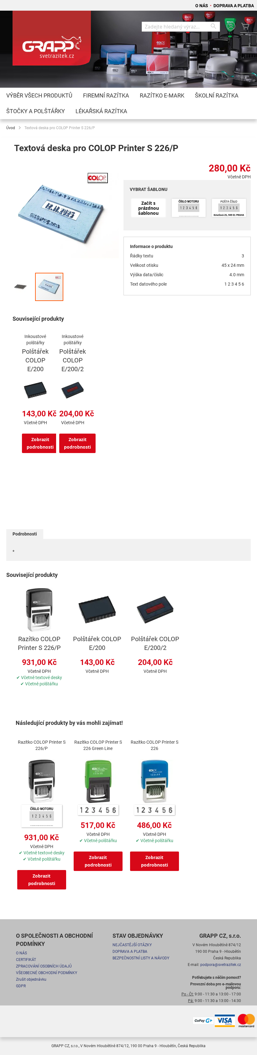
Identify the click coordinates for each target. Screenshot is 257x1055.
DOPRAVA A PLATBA (233, 5)
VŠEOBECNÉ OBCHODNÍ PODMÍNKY (46, 973)
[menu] (128, 103)
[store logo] (52, 41)
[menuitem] (39, 95)
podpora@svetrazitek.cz (220, 965)
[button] (20, 287)
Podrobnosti (25, 533)
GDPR (21, 986)
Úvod (10, 128)
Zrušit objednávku (31, 979)
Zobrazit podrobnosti (40, 443)
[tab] (24, 534)
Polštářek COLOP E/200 (35, 360)
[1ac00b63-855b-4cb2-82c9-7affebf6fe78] (189, 208)
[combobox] (181, 27)
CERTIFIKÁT (26, 959)
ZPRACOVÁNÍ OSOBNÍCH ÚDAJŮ (44, 966)
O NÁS (202, 5)
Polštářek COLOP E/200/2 (72, 360)
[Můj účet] (231, 26)
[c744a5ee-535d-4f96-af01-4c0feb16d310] (229, 208)
